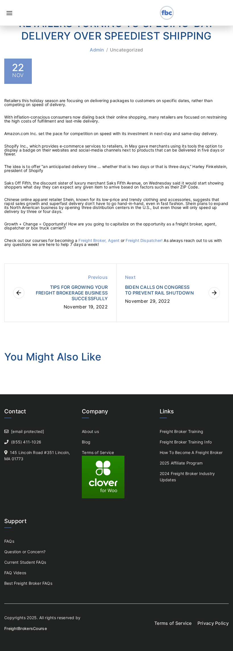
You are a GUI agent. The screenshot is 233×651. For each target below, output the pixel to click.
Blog (86, 441)
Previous (98, 277)
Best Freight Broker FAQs (28, 583)
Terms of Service (98, 452)
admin (97, 50)
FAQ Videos (15, 572)
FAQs (9, 541)
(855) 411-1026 (26, 441)
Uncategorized (126, 50)
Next (130, 277)
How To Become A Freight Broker (191, 452)
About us (90, 431)
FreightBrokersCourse (25, 628)
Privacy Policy (213, 623)
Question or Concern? (24, 551)
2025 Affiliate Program (181, 463)
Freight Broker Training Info (186, 441)
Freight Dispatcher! (144, 240)
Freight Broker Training (181, 431)
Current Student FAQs (25, 562)
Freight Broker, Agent (99, 240)
